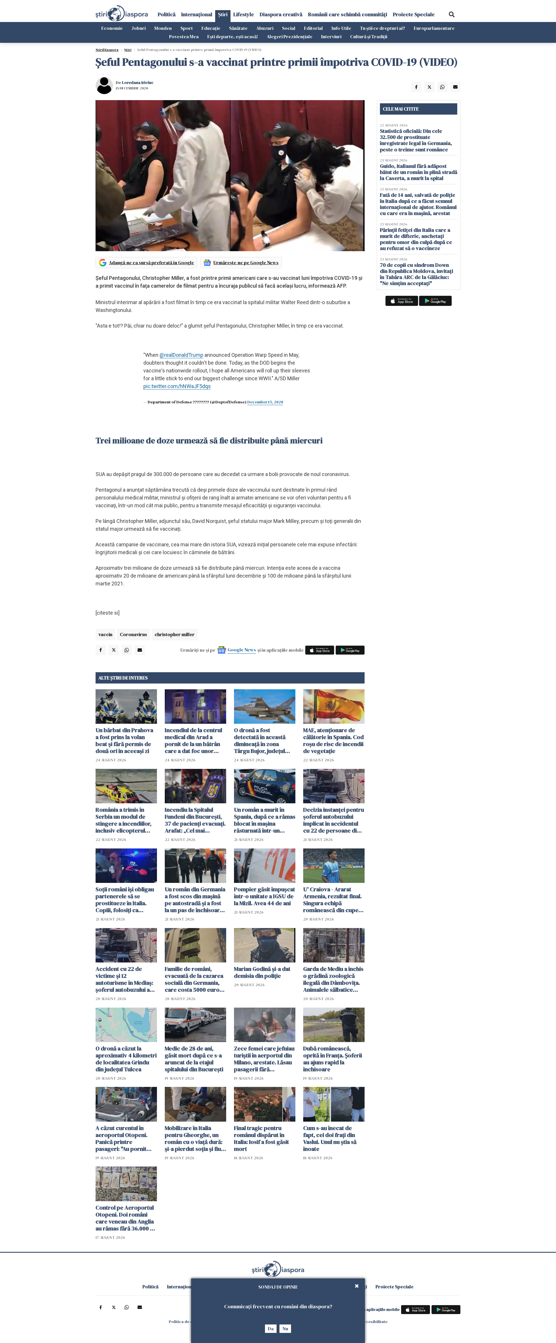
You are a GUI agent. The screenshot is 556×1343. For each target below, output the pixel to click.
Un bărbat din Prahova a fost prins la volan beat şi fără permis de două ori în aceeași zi (124, 740)
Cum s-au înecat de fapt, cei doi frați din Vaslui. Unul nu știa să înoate (329, 1138)
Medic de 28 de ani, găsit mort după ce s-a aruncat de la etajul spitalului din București (194, 1059)
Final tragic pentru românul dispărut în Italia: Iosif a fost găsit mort (261, 1138)
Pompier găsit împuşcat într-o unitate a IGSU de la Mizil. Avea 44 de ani (264, 896)
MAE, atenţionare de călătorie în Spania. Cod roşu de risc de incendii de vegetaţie (333, 740)
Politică (166, 14)
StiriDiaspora (107, 49)
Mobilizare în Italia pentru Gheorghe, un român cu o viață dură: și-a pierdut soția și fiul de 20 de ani (193, 1138)
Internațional (196, 14)
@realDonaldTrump (181, 355)
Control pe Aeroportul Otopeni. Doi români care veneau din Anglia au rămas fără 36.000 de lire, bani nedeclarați (126, 1218)
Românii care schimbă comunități (347, 14)
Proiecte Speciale (414, 14)
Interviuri (331, 36)
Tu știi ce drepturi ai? (382, 28)
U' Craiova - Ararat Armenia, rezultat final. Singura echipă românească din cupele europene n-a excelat (333, 900)
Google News (242, 649)
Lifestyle (243, 14)
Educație (211, 28)
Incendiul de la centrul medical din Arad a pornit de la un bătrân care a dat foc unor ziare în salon (193, 740)
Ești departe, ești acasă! (232, 36)
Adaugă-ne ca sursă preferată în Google (151, 262)
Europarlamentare (434, 28)
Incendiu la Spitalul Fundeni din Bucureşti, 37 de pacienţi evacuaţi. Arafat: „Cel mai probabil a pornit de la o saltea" (195, 820)
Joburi (138, 28)
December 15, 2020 (265, 402)
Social (288, 28)
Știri (223, 14)
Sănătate (238, 28)
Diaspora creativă (281, 14)
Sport (186, 28)
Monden (163, 28)
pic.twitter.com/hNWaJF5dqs (177, 386)
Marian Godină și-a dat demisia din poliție (262, 972)
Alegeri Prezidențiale (289, 36)
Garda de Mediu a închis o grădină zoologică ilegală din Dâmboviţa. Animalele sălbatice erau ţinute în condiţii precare (333, 979)
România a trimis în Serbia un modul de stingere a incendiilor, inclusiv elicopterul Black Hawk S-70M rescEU (123, 820)
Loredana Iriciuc (137, 82)
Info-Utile (341, 28)
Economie (112, 28)
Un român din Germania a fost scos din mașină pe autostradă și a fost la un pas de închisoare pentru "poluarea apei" (195, 900)
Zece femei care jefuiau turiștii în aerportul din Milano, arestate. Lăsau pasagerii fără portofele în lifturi (264, 1059)
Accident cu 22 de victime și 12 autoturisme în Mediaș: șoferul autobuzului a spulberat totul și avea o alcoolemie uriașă (126, 979)
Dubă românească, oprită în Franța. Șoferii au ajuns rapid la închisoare (332, 1059)
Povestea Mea (184, 36)
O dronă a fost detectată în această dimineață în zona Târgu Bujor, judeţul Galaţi (260, 740)
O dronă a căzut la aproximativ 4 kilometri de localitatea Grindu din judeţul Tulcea (126, 1059)
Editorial (313, 28)
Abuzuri (264, 28)
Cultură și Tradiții (368, 36)
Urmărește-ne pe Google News (246, 262)
